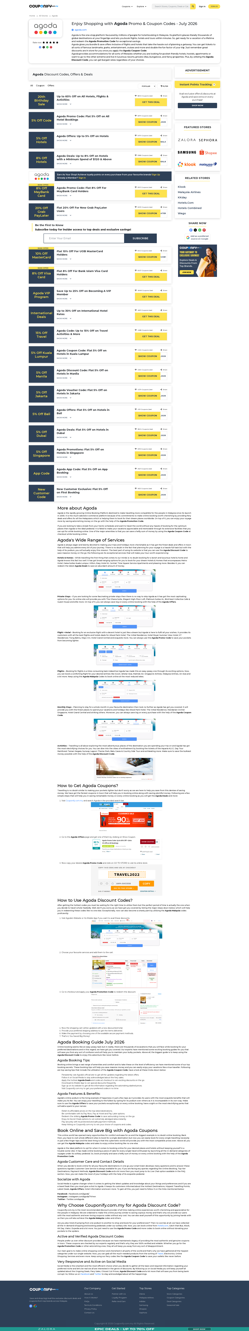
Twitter (97, 1274)
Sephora (143, 1312)
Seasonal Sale (173, 1305)
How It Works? (91, 1297)
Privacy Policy (90, 1309)
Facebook (85, 1274)
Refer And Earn (119, 1301)
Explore (140, 6)
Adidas (142, 1301)
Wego (182, 213)
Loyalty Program (119, 1297)
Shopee (143, 1309)
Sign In (202, 6)
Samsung (143, 1305)
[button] (64, 104)
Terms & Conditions (93, 1305)
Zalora (142, 1294)
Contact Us (89, 1312)
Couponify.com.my (74, 800)
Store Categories (174, 1294)
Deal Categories (174, 1301)
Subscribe (140, 238)
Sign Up (156, 174)
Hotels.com (186, 202)
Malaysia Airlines (189, 192)
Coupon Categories (176, 1297)
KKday (182, 197)
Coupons (126, 6)
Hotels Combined (190, 208)
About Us (88, 1294)
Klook (182, 186)
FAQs (86, 1301)
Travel (160, 1253)
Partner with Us (119, 1294)
